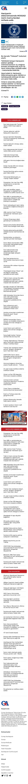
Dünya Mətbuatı (6, 742)
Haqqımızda (5, 767)
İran (2, 754)
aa (7, 41)
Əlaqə (3, 764)
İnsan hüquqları (6, 748)
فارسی (17, 2)
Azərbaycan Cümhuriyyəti (9, 751)
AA (3, 41)
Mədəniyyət (5, 745)
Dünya (3, 739)
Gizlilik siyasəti (5, 770)
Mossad (4, 106)
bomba (4, 109)
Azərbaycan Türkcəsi (5, 2)
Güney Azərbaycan (7, 736)
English (24, 2)
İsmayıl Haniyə (14, 106)
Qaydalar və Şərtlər (7, 773)
